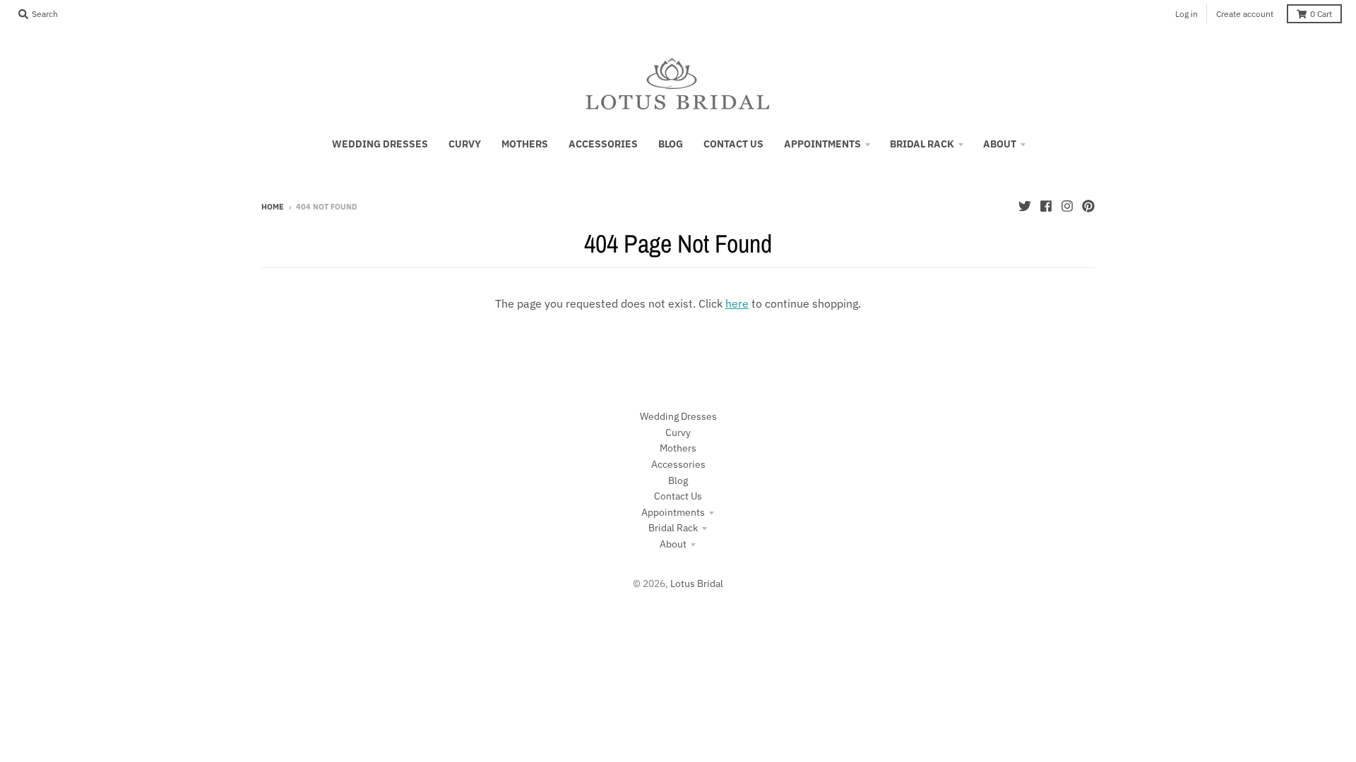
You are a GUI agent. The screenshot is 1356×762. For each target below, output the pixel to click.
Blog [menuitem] (670, 144)
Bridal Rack (673, 527)
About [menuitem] (999, 144)
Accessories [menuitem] (603, 144)
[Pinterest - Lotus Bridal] (1088, 206)
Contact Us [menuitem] (733, 144)
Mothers (678, 448)
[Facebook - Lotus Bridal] (1046, 206)
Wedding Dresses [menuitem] (380, 144)
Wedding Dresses (678, 416)
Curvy (678, 432)
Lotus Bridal (696, 583)
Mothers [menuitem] (524, 144)
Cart (1321, 13)
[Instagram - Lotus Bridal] (1067, 206)
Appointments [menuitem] (822, 144)
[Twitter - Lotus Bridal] (1024, 206)
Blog (678, 480)
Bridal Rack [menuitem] (922, 144)
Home (272, 207)
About (673, 544)
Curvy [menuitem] (464, 144)
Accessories (678, 464)
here (737, 303)
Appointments (673, 512)
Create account (1244, 13)
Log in (1186, 13)
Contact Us (678, 496)
